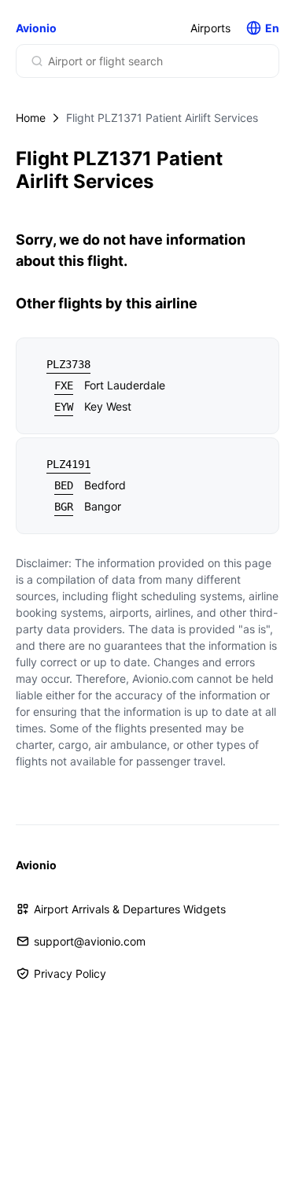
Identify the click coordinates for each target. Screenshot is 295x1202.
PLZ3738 (68, 364)
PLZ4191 (68, 464)
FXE (63, 385)
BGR (63, 506)
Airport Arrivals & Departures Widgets (130, 909)
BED (63, 485)
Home (31, 117)
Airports (210, 28)
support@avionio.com (90, 941)
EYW (63, 406)
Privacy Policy (70, 973)
